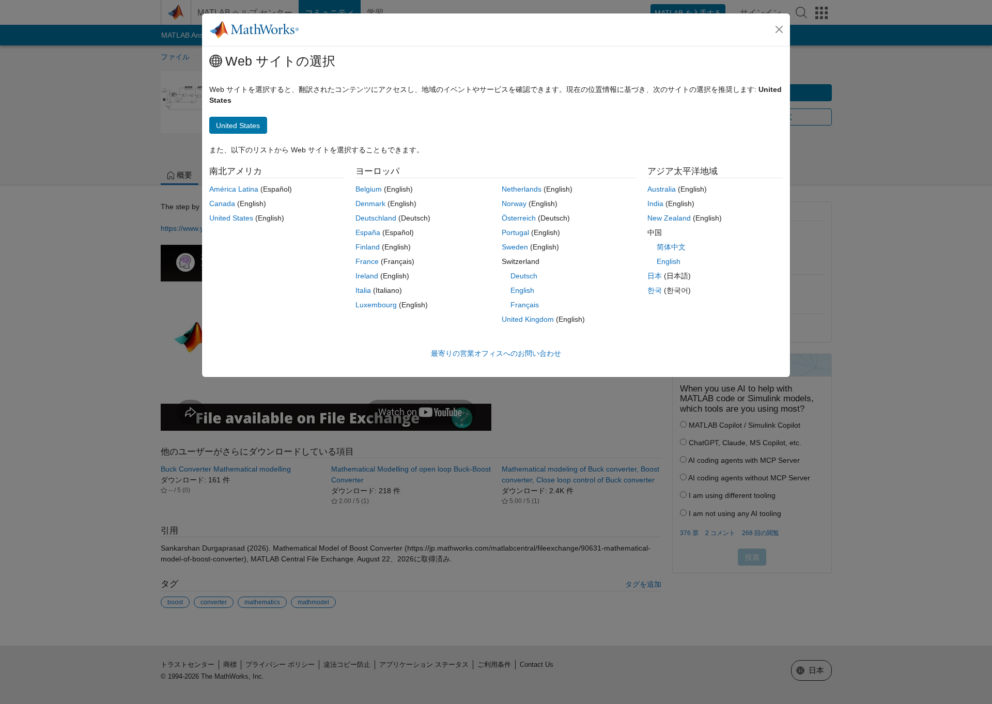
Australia (661, 189)
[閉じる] (779, 29)
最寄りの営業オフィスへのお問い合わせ (496, 353)
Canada (222, 203)
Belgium (368, 189)
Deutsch (523, 276)
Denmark (370, 203)
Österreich (519, 218)
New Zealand (669, 218)
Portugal (515, 232)
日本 (654, 276)
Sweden (515, 247)
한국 (654, 290)
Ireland (366, 276)
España (367, 232)
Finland (367, 247)
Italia (363, 290)
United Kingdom (528, 319)
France (367, 261)
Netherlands (521, 189)
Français (524, 305)
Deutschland (375, 218)
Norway (514, 203)
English (522, 290)
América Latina (233, 189)
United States (231, 218)
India (655, 203)
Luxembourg (376, 305)
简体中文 (671, 247)
